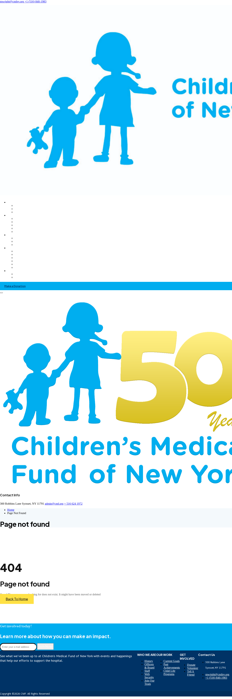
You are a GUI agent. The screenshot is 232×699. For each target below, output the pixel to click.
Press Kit (19, 277)
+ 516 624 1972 (73, 503)
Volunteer (19, 251)
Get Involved (14, 247)
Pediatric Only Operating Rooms (31, 244)
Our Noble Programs (19, 234)
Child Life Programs (169, 672)
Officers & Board (149, 666)
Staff (147, 670)
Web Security (149, 676)
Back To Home (17, 599)
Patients (18, 222)
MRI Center (20, 238)
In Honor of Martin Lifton (28, 231)
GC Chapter (20, 254)
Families (18, 225)
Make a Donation (15, 286)
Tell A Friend (190, 673)
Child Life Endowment (26, 241)
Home (10, 509)
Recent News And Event (27, 274)
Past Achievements (171, 666)
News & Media (16, 270)
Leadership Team (23, 212)
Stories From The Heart (20, 215)
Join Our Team (149, 682)
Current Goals (171, 661)
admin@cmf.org (54, 503)
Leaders (18, 228)
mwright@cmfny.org (12, 1)
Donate (191, 664)
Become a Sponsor (24, 261)
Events (18, 267)
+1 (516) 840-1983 (35, 1)
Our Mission (20, 205)
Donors (18, 218)
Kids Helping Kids (24, 257)
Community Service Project (29, 264)
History (148, 661)
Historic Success (23, 208)
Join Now (45, 646)
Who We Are (14, 202)
